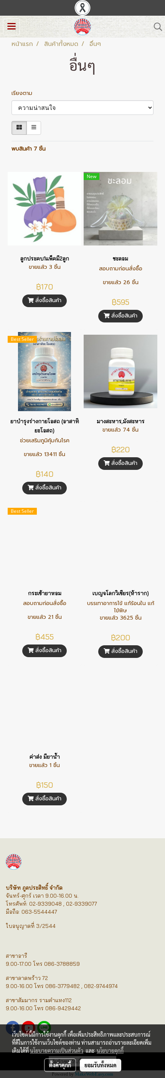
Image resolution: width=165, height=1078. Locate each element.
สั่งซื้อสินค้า (47, 300)
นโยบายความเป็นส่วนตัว (56, 1050)
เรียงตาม (25, 93)
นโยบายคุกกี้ (110, 1050)
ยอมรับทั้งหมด (100, 1065)
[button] (155, 27)
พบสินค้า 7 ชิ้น (29, 149)
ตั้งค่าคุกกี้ (60, 1065)
